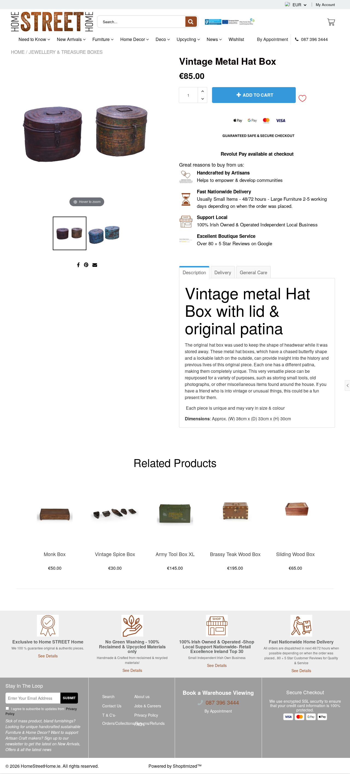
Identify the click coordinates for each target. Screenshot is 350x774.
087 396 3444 (314, 39)
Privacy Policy (146, 715)
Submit (69, 697)
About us (142, 696)
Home (18, 51)
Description (194, 272)
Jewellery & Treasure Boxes (66, 51)
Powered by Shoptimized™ (175, 766)
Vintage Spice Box (115, 553)
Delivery (222, 272)
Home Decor (133, 39)
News (213, 39)
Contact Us (111, 705)
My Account (325, 4)
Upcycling (187, 39)
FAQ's (139, 724)
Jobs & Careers (147, 705)
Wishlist (236, 39)
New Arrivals (70, 39)
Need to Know (33, 39)
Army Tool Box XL (175, 553)
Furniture (101, 39)
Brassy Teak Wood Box (235, 553)
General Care (253, 272)
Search (108, 696)
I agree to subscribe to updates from (41, 711)
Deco (161, 39)
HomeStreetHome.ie (40, 766)
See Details (48, 655)
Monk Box (55, 553)
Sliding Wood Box (295, 553)
